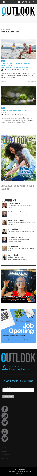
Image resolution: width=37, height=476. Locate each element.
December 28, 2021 (22, 70)
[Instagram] (19, 2)
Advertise (4, 458)
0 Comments (32, 81)
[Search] (3, 2)
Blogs (3, 61)
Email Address (7, 387)
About (3, 448)
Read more (4, 81)
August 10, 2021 (22, 114)
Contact (4, 451)
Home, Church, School (10, 70)
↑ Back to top (18, 473)
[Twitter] (22, 2)
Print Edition (5, 455)
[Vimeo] (26, 2)
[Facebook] (15, 2)
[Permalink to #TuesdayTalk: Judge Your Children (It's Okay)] (18, 96)
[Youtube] (30, 2)
